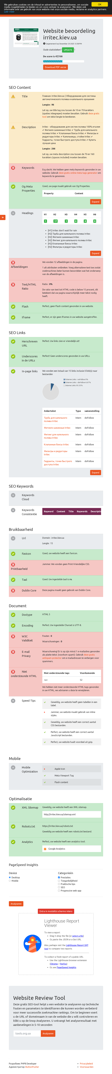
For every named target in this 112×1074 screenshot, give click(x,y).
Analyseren (16, 904)
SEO (63, 887)
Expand (95, 201)
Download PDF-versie (55, 67)
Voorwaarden (86, 1067)
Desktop (16, 877)
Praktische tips (68, 884)
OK (99, 4)
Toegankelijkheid (69, 881)
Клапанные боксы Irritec (56, 444)
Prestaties (66, 877)
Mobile (15, 881)
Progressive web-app (71, 890)
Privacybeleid (86, 1063)
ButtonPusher (32, 1067)
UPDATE (68, 50)
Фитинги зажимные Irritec (57, 428)
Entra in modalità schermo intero (56, 911)
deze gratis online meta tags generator (78, 173)
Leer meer (9, 11)
